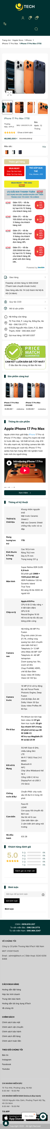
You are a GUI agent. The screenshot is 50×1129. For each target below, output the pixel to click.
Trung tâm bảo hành (11, 999)
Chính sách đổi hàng (11, 1036)
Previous (4, 107)
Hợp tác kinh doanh (11, 994)
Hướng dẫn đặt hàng (11, 989)
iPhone (32, 434)
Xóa (44, 146)
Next (46, 107)
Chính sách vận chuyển (12, 1027)
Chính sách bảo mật (11, 1022)
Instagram (6, 1059)
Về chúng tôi (7, 1008)
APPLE (11, 127)
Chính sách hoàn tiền (11, 1041)
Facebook (6, 1064)
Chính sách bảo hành (11, 1031)
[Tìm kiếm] (36, 28)
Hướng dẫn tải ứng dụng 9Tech (16, 1003)
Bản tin (5, 1055)
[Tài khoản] (23, 17)
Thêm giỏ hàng (17, 161)
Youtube (6, 1069)
